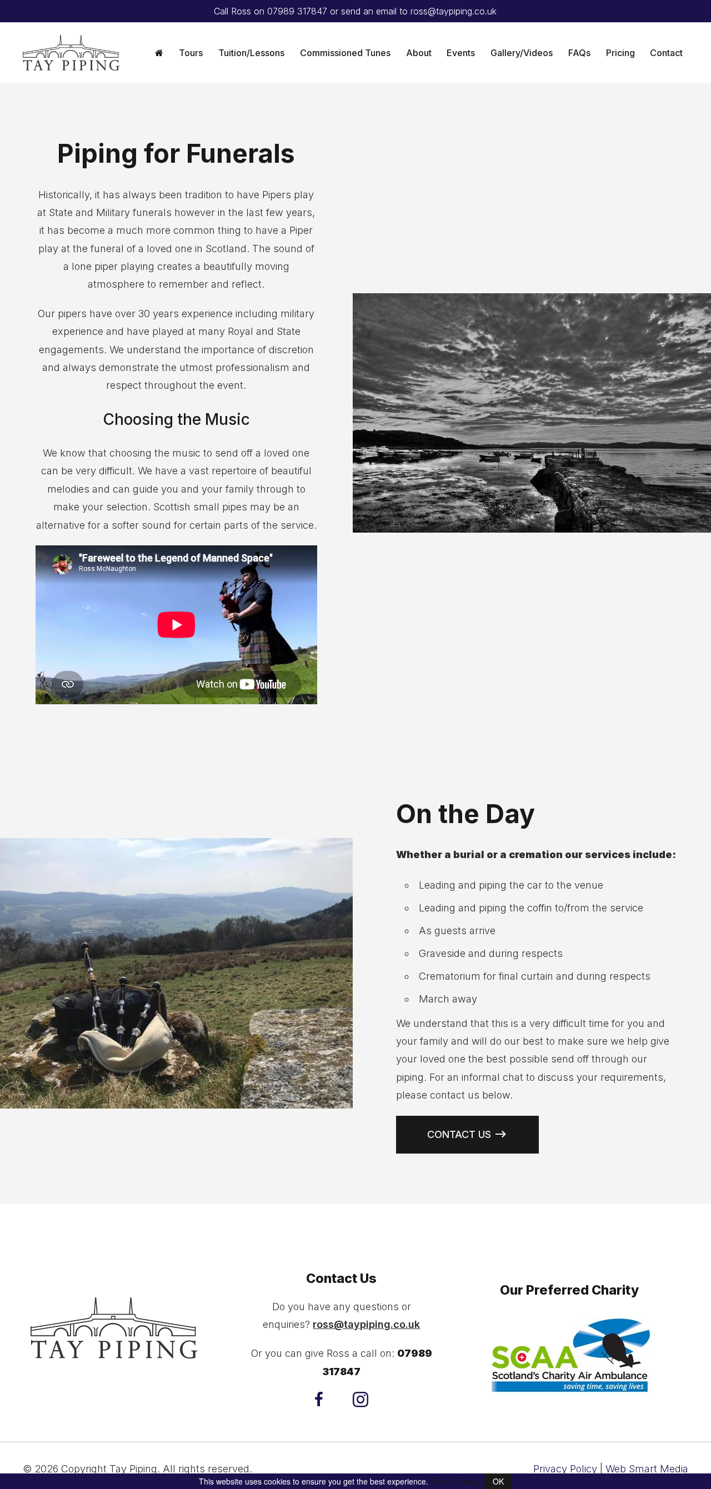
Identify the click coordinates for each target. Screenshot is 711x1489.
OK (498, 1481)
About (419, 52)
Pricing (620, 52)
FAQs (579, 52)
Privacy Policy (565, 1469)
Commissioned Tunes (345, 52)
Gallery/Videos (521, 52)
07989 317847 (297, 11)
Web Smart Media (646, 1469)
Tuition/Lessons (251, 52)
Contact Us (459, 1134)
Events (461, 52)
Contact (666, 52)
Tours (191, 52)
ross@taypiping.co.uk (453, 11)
